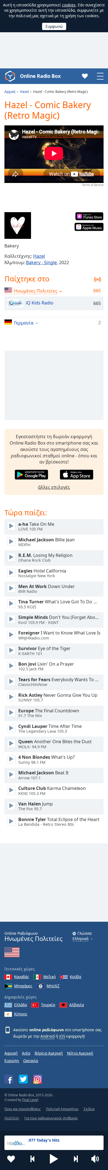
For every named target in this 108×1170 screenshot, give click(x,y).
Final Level (30, 1099)
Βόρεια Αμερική (49, 1053)
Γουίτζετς (11, 1118)
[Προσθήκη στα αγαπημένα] (11, 1159)
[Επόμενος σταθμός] (75, 1159)
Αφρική (10, 1053)
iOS (62, 1036)
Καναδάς (21, 976)
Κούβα (75, 976)
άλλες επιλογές (54, 487)
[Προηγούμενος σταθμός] (32, 1159)
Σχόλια (89, 1109)
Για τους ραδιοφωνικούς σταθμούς (51, 1118)
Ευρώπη (11, 1060)
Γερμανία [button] (24, 323)
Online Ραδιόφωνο (33, 937)
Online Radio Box (40, 76)
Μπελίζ (53, 985)
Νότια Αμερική (80, 1053)
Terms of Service (93, 185)
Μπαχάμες (23, 985)
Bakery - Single (41, 262)
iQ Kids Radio (39, 303)
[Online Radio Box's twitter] (23, 1079)
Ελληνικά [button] (80, 938)
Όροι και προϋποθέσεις (22, 1109)
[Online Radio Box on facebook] (8, 1079)
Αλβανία (76, 1004)
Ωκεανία (30, 1060)
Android (47, 1036)
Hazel (39, 256)
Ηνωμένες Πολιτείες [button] (35, 291)
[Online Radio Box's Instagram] (37, 1079)
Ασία (26, 1053)
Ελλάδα (20, 1004)
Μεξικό (49, 976)
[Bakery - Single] (17, 225)
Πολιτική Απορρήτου (62, 1109)
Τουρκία (48, 1004)
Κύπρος (20, 1014)
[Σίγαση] (96, 1159)
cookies (69, 5)
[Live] (11, 526)
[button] (54, 1159)
